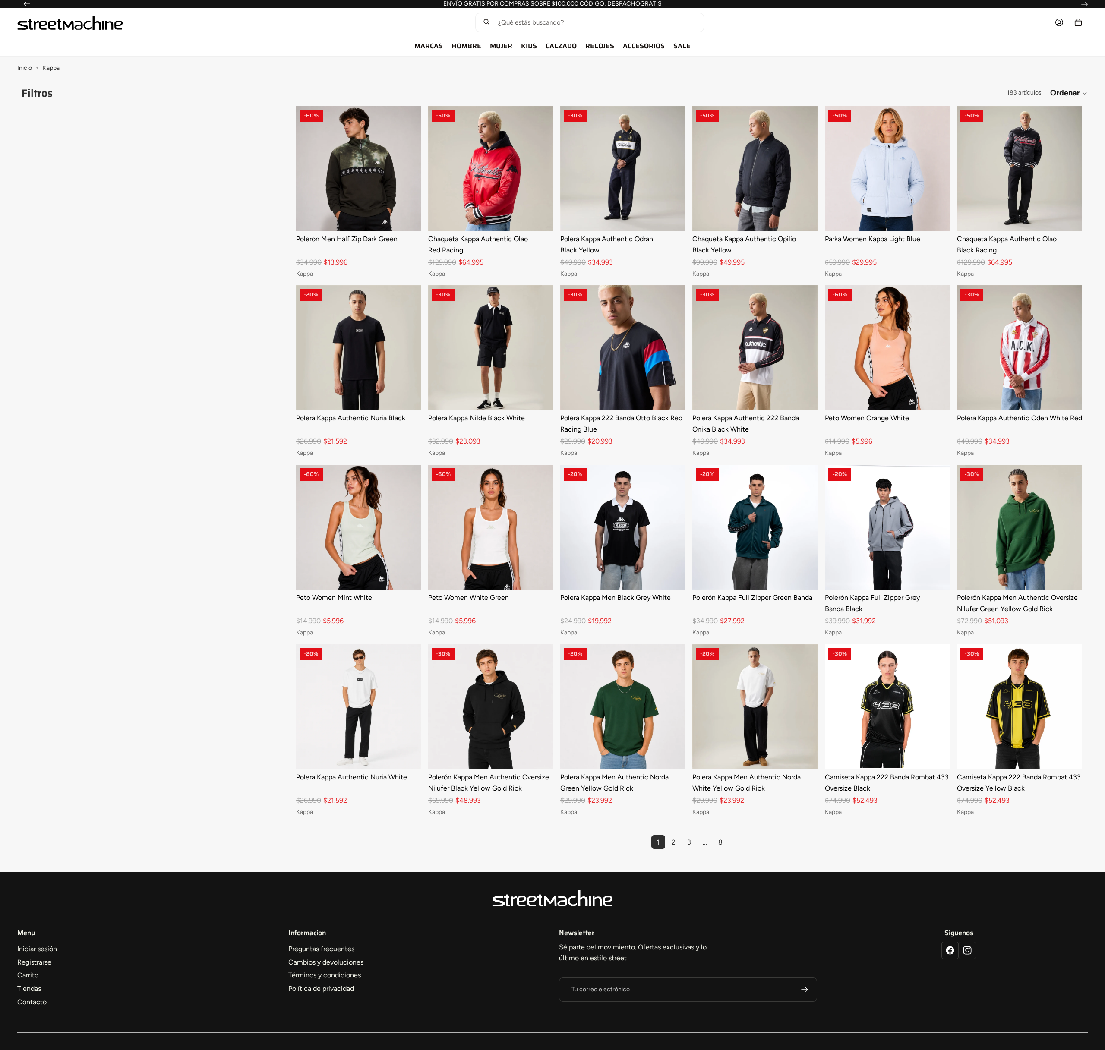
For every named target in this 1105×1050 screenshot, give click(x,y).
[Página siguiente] (736, 842)
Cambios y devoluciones (325, 962)
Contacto (32, 1002)
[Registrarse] (804, 989)
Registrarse (34, 962)
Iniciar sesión (37, 949)
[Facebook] (950, 950)
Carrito (27, 975)
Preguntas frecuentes (321, 949)
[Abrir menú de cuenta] (1059, 22)
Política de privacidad (321, 988)
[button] (589, 22)
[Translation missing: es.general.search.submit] (486, 23)
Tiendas (29, 988)
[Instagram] (967, 950)
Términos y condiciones (324, 975)
